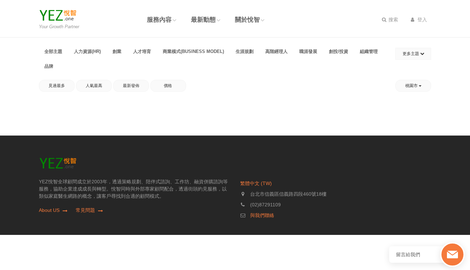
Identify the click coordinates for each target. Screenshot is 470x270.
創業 (117, 51)
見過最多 (57, 85)
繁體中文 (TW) (256, 183)
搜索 (392, 19)
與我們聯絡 (262, 215)
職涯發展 (308, 51)
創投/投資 (338, 51)
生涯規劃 (245, 51)
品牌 (48, 66)
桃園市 (412, 85)
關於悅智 (247, 19)
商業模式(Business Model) (193, 51)
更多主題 (411, 53)
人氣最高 (94, 85)
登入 (421, 19)
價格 (168, 85)
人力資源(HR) (87, 51)
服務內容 (159, 19)
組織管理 (369, 51)
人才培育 (142, 51)
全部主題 (53, 51)
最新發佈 (131, 85)
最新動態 (203, 19)
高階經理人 (276, 51)
